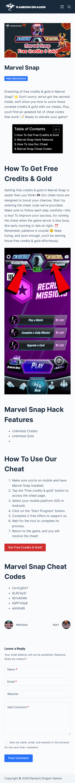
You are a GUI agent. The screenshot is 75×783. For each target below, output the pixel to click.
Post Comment (18, 758)
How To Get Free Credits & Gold (38, 135)
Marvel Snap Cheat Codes (34, 148)
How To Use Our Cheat (32, 144)
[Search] (69, 6)
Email (12, 681)
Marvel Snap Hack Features (35, 139)
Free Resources (16, 78)
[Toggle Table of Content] (54, 129)
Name (12, 669)
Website (12, 694)
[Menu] (62, 6)
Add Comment (18, 707)
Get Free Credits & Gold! (25, 547)
